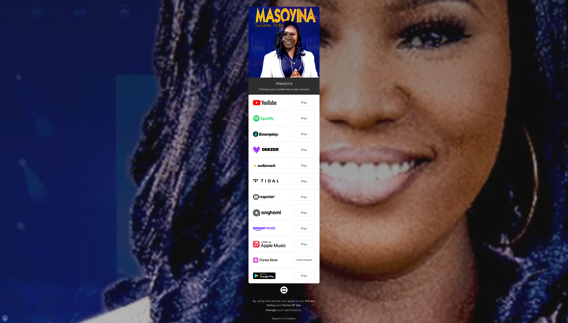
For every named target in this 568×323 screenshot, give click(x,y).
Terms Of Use (291, 305)
